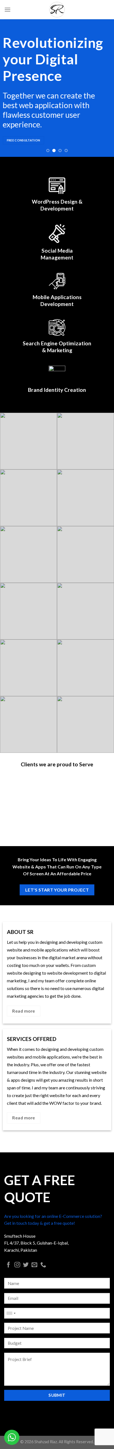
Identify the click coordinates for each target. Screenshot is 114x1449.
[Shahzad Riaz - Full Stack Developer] (57, 9)
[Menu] (7, 9)
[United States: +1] (10, 1313)
